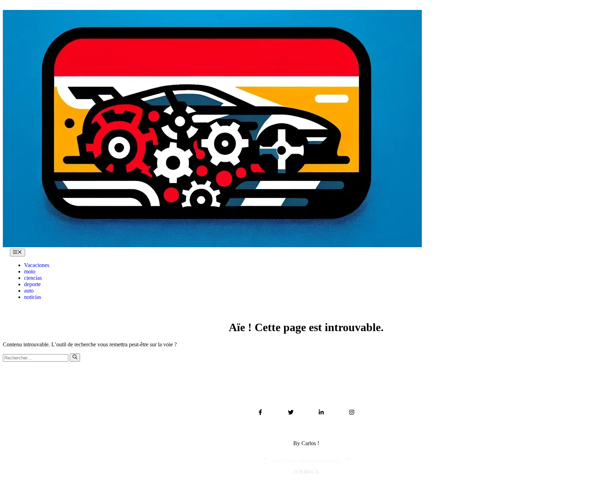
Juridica (305, 472)
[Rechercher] (75, 357)
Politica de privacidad (306, 461)
